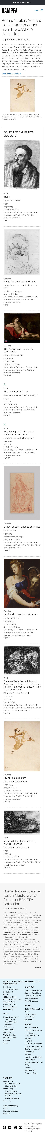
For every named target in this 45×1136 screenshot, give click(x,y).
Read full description (11, 74)
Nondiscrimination (10, 1111)
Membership (8, 1089)
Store (5, 1043)
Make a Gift (8, 1081)
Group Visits (8, 1032)
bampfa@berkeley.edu (12, 999)
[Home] (11, 10)
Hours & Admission (11, 1017)
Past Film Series (31, 1001)
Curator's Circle (11, 1091)
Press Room (30, 1060)
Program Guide (31, 1073)
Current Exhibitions (33, 993)
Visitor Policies (9, 1035)
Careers (28, 1068)
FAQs (27, 1065)
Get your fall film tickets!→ (22, 2)
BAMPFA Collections (33, 1044)
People (28, 1054)
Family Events (31, 1014)
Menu (37, 10)
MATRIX (28, 1041)
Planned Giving (10, 1086)
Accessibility (8, 1030)
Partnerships (30, 1070)
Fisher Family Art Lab (34, 1062)
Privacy (6, 1114)
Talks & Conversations (34, 1009)
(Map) (5, 994)
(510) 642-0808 (10, 997)
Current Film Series (33, 996)
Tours (27, 1011)
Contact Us (8, 1002)
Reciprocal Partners (12, 1098)
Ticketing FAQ (10, 1019)
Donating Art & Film (12, 1084)
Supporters (8, 1101)
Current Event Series (33, 990)
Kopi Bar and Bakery (33, 1057)
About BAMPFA (31, 1028)
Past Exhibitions (31, 998)
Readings (29, 1019)
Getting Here (8, 1027)
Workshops (29, 1017)
